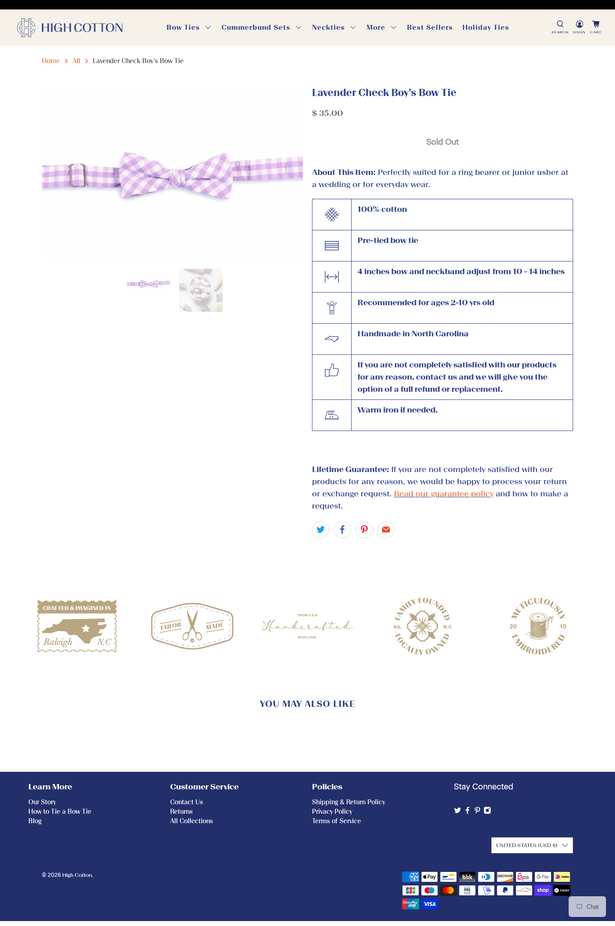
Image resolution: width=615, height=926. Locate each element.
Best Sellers (430, 27)
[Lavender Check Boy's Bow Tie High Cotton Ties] (172, 173)
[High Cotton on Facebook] (467, 812)
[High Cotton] (70, 28)
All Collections (191, 821)
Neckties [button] (328, 27)
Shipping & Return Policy (348, 802)
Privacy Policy (332, 812)
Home (51, 61)
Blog (34, 821)
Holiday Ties (485, 27)
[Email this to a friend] (386, 529)
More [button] (375, 27)
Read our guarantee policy (443, 494)
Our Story (42, 802)
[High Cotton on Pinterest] (477, 812)
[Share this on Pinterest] (364, 529)
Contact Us (186, 802)
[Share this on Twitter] (320, 529)
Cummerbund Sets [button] (256, 27)
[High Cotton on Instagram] (487, 812)
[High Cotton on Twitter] (457, 812)
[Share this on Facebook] (342, 529)
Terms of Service (336, 821)
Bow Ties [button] (183, 27)
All (76, 61)
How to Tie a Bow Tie (59, 812)
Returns (181, 812)
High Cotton (77, 875)
